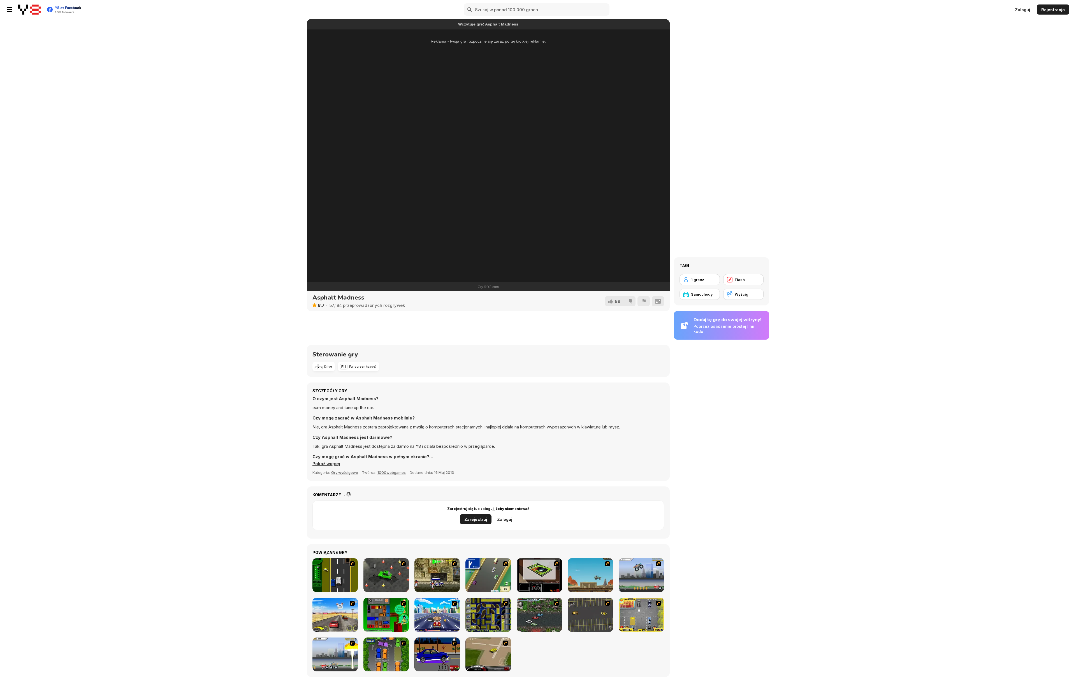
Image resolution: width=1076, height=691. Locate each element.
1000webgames (391, 472)
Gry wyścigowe (344, 472)
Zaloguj (1022, 9)
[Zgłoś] (643, 301)
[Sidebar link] (9, 9)
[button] (326, 464)
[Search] (470, 9)
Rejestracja (1053, 9)
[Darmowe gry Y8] (29, 9)
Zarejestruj (475, 519)
